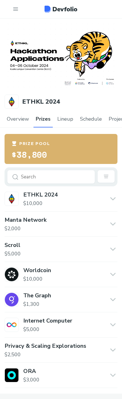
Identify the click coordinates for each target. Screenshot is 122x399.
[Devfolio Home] (61, 9)
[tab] (18, 119)
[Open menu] (15, 9)
